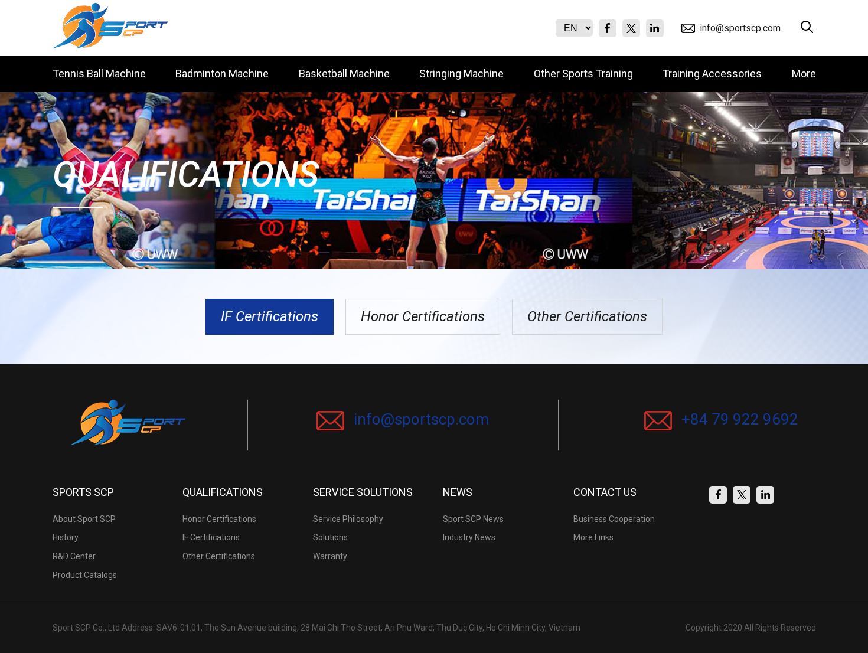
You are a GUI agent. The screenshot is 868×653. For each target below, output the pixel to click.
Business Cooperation (614, 519)
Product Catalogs (85, 575)
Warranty (330, 556)
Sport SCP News (473, 519)
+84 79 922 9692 (738, 419)
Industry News (469, 537)
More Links (593, 537)
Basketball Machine (344, 73)
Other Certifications (587, 316)
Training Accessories (712, 73)
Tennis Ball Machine (99, 73)
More (804, 73)
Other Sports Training (583, 73)
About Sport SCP (84, 519)
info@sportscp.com (740, 28)
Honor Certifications (423, 316)
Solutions (330, 537)
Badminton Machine (222, 73)
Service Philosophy (348, 519)
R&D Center (74, 556)
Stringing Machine (461, 73)
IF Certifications (269, 316)
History (66, 537)
